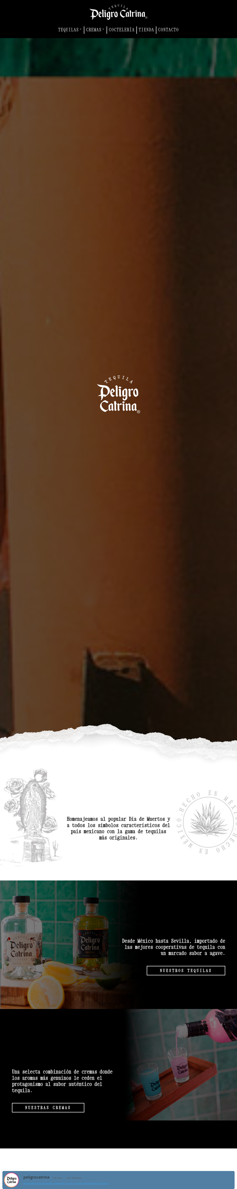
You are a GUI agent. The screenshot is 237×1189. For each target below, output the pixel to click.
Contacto (168, 29)
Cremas (94, 29)
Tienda (146, 29)
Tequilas (68, 29)
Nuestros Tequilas (186, 970)
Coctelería (122, 29)
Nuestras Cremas (48, 1107)
